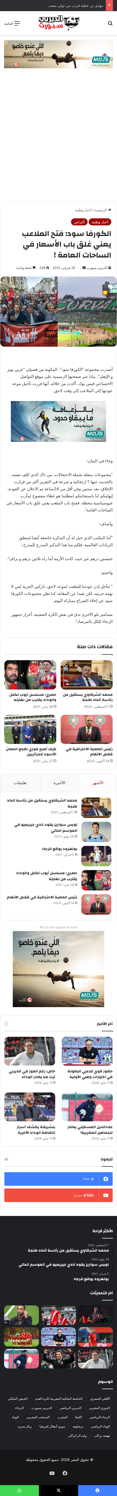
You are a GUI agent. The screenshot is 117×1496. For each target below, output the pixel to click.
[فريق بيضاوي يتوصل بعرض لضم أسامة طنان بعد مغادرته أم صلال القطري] (95, 1337)
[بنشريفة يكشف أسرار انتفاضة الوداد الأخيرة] (29, 1106)
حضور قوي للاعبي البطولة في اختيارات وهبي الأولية (90, 1074)
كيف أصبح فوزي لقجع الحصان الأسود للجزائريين (31, 752)
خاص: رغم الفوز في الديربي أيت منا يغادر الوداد (32, 1074)
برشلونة (78, 1426)
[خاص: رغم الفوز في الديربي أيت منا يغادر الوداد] (29, 1051)
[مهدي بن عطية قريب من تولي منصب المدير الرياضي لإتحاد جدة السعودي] (21, 1315)
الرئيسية (101, 210)
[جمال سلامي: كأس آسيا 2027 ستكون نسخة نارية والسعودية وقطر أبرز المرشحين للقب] (58, 1358)
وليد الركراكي (77, 1435)
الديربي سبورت (97, 268)
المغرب (62, 1417)
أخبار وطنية (83, 210)
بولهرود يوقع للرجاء (59, 848)
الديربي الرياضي (70, 1408)
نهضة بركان (102, 1435)
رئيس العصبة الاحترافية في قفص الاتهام (89, 752)
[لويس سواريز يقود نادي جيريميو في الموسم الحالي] (96, 832)
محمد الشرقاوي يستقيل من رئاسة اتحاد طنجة (88, 697)
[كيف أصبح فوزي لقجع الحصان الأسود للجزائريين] (30, 729)
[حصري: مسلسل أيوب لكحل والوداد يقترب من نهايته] (30, 675)
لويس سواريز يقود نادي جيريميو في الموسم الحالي (45, 827)
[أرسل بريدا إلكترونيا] (84, 268)
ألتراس (79, 222)
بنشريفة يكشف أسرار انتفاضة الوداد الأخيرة (36, 1130)
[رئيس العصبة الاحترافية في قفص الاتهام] (87, 729)
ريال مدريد (25, 1426)
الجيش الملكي (17, 1398)
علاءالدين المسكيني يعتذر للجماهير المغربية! (90, 1130)
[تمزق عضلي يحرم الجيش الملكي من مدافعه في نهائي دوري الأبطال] (95, 1314)
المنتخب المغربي (38, 1417)
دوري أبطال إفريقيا (52, 1426)
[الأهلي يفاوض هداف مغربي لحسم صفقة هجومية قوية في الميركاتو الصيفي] (21, 1337)
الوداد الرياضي (100, 1426)
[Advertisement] (58, 140)
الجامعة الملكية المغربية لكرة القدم (58, 1398)
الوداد (15, 1417)
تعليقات (20, 782)
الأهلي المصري (100, 1398)
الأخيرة (59, 782)
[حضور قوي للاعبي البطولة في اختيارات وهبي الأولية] (87, 1051)
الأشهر (97, 782)
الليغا (78, 1417)
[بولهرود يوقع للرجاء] (96, 856)
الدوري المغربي (99, 1408)
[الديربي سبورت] (58, 23)
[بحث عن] (110, 25)
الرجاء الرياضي (100, 1417)
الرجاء (19, 1408)
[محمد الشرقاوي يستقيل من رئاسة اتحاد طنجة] (87, 675)
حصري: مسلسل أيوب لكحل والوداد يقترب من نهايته (32, 697)
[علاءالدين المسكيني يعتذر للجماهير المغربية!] (87, 1106)
